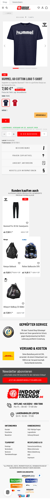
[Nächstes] (45, 45)
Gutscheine (8, 432)
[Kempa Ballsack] (11, 250)
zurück (9, 13)
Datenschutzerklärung (34, 446)
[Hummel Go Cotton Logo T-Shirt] (25, 44)
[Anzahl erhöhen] (13, 134)
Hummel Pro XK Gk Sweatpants (15, 226)
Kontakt (7, 429)
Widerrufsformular (33, 449)
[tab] (24, 148)
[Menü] (3, 7)
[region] (25, 45)
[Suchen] (7, 7)
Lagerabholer (32, 432)
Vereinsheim (17, 2)
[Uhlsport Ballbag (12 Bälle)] (13, 290)
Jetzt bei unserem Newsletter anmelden (25, 380)
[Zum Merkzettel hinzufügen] (44, 134)
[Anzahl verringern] (4, 134)
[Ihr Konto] (42, 7)
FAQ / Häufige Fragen (34, 429)
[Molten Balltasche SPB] (30, 250)
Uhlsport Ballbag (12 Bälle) (13, 307)
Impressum (31, 457)
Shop (5, 2)
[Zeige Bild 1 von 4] (16, 68)
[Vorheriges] (5, 45)
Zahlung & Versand (33, 435)
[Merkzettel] (39, 7)
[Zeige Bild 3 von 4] (28, 68)
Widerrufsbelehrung (34, 452)
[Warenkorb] (46, 7)
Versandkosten (37, 466)
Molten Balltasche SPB (30, 266)
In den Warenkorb (28, 134)
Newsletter (8, 435)
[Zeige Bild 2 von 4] (22, 68)
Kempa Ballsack (9, 266)
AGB (29, 455)
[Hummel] (44, 24)
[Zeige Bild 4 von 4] (34, 68)
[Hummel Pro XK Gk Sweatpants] (15, 210)
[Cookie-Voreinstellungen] (8, 492)
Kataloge (8, 446)
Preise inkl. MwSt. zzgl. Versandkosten (14, 92)
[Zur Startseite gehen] (23, 7)
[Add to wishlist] (27, 222)
